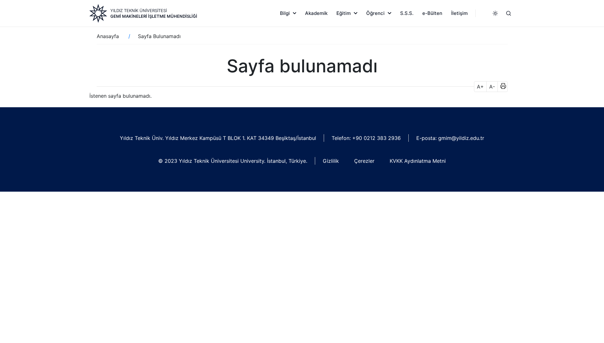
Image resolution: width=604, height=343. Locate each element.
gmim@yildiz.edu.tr (461, 138)
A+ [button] (480, 86)
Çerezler (364, 161)
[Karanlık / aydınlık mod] (495, 13)
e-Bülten (432, 13)
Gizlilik (331, 161)
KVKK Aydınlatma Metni (418, 161)
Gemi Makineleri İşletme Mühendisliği (153, 16)
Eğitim (343, 13)
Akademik (316, 13)
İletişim (459, 13)
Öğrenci (375, 13)
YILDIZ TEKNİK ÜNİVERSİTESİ (138, 10)
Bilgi (285, 13)
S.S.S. (406, 13)
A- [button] (492, 86)
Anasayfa (108, 36)
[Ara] (508, 13)
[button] (501, 87)
